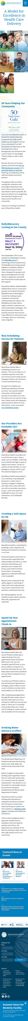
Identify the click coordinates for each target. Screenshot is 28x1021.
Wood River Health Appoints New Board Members (20, 874)
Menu (25, 4)
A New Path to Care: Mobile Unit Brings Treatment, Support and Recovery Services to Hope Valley (13, 890)
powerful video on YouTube (11, 170)
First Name (4, 950)
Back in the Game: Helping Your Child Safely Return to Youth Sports (7, 875)
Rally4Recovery (10, 260)
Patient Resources (20, 925)
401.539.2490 (21, 985)
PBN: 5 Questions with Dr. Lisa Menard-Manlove (12, 899)
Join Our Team (12, 924)
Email (2, 944)
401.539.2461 (19, 980)
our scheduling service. (10, 408)
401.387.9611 (21, 984)
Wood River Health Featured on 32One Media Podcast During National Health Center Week (12, 908)
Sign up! (20, 960)
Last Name (4, 956)
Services (5, 924)
